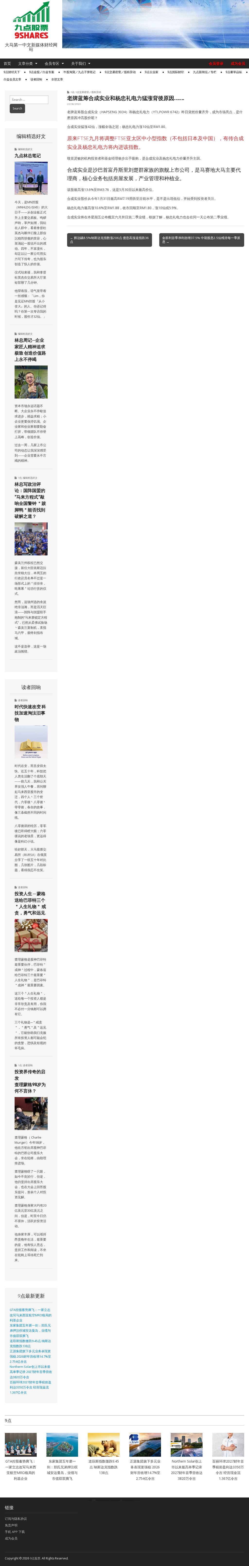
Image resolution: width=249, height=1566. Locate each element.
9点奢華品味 (234, 72)
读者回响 (36, 79)
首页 (7, 63)
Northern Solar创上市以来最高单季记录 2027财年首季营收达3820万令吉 (31, 1372)
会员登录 (216, 63)
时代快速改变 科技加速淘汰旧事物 (30, 713)
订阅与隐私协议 (16, 1518)
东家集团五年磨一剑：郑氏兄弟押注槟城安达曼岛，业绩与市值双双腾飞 (30, 1330)
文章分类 (25, 63)
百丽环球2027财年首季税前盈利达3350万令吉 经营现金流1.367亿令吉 (30, 1387)
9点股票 (35, 1558)
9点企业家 (151, 72)
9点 (72, 92)
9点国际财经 (176, 72)
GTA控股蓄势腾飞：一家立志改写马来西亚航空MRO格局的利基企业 (31, 1315)
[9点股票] (31, 20)
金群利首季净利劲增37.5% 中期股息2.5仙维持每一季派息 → (201, 240)
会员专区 (52, 63)
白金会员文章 (12, 79)
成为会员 (238, 63)
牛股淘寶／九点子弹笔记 (79, 72)
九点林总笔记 (28, 155)
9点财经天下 (12, 72)
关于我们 (78, 63)
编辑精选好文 (25, 149)
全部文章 (57, 79)
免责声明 (11, 1525)
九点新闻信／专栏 (204, 72)
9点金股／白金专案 (41, 72)
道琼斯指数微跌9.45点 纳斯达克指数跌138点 (104, 1467)
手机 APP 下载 (15, 1532)
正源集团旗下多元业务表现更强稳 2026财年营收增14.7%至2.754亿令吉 (30, 1356)
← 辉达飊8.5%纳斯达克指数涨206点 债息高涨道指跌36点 (109, 240)
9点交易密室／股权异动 (120, 72)
